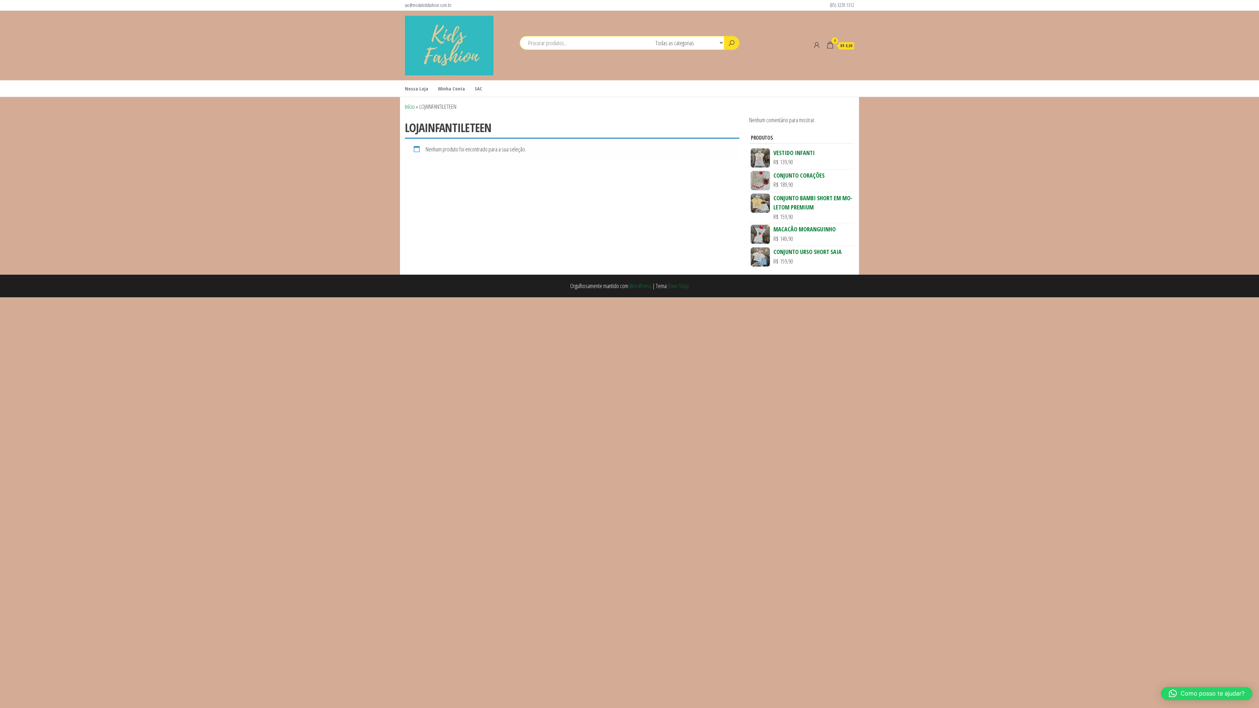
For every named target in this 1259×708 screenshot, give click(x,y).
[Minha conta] (816, 45)
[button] (1206, 693)
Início (410, 106)
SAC (478, 88)
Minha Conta (451, 88)
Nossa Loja (416, 88)
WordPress (640, 286)
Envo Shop (679, 286)
